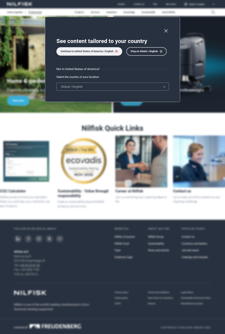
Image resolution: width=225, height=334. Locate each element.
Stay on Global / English (144, 51)
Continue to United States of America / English (87, 51)
